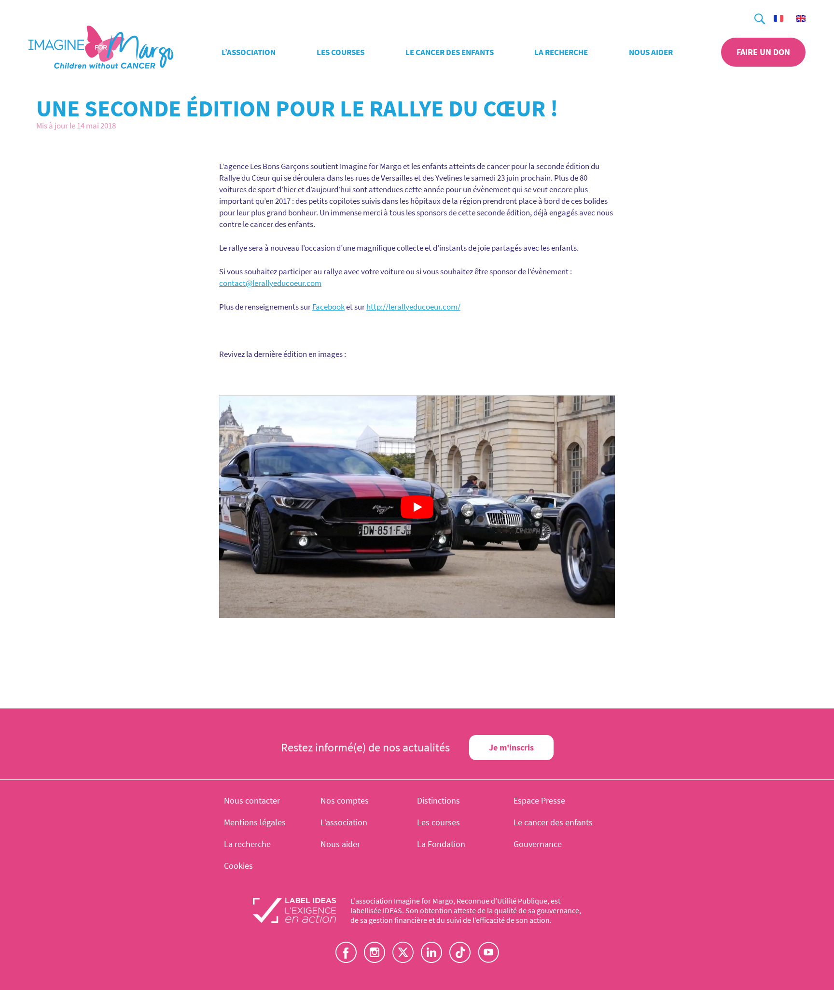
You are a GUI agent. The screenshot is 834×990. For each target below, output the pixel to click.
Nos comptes (344, 800)
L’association (249, 52)
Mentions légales (255, 822)
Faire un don (763, 51)
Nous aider (651, 52)
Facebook (328, 306)
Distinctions (438, 800)
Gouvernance (538, 843)
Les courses (340, 52)
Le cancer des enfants (449, 52)
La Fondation (441, 843)
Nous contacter (252, 800)
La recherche (561, 52)
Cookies (238, 865)
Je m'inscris (511, 747)
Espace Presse (539, 800)
